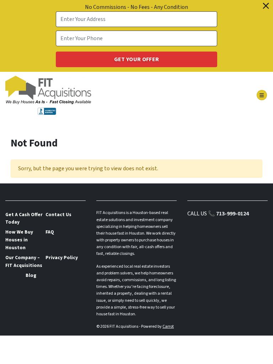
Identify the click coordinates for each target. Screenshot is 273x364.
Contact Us (58, 214)
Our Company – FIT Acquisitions (23, 261)
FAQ (50, 232)
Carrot (168, 326)
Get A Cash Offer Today (24, 218)
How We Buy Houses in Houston (19, 240)
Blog (31, 275)
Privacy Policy (62, 257)
